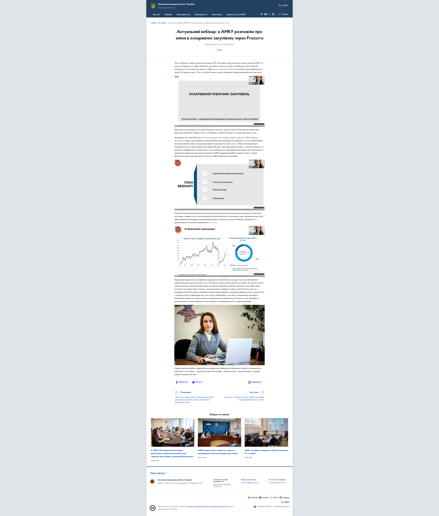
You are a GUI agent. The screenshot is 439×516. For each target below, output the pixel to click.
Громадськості (201, 15)
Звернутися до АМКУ (236, 15)
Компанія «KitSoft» (265, 506)
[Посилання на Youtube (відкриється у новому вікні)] (265, 14)
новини (219, 50)
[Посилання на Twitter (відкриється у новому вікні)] (269, 14)
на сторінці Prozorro (225, 69)
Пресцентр (217, 15)
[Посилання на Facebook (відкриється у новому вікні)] (261, 14)
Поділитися (183, 382)
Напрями (168, 15)
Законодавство (183, 15)
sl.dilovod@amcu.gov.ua (250, 483)
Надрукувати (256, 382)
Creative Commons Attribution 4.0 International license (207, 506)
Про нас (156, 15)
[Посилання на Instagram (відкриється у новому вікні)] (273, 14)
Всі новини (162, 23)
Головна (154, 23)
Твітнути (198, 382)
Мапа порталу (157, 473)
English (285, 5)
